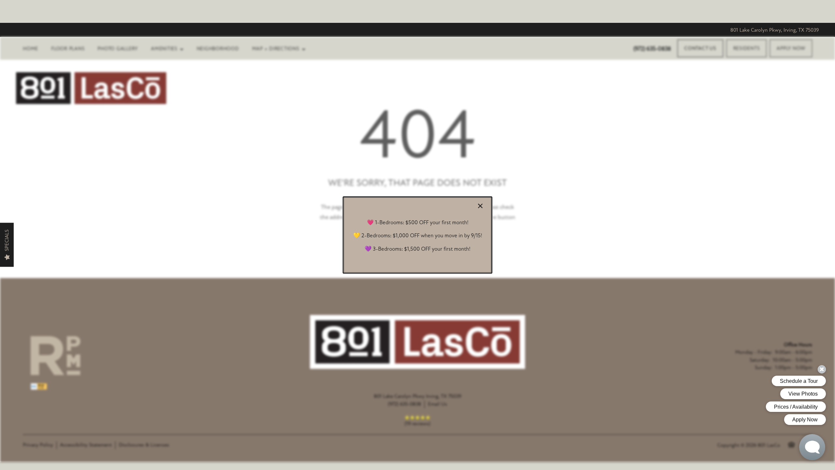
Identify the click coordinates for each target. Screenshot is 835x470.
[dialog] (418, 235)
